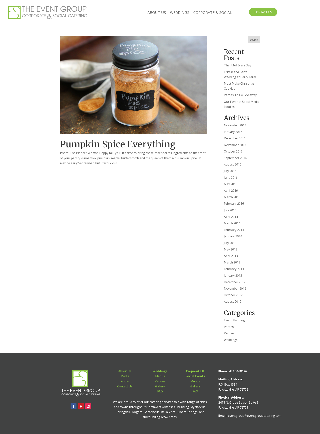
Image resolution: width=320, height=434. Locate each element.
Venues (160, 381)
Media (125, 376)
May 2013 (230, 249)
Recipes (229, 333)
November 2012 (235, 288)
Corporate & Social (212, 12)
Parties (229, 327)
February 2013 (234, 269)
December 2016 (235, 138)
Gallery (160, 386)
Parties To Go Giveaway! (240, 95)
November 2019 (235, 125)
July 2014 (230, 210)
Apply (125, 381)
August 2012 (232, 301)
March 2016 (232, 197)
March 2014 (232, 223)
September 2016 (235, 158)
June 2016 (231, 178)
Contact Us (263, 12)
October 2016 (233, 151)
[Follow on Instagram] (88, 406)
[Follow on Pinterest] (81, 406)
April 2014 (231, 217)
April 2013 (231, 256)
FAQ (160, 391)
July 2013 (230, 243)
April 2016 (231, 191)
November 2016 (235, 145)
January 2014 (233, 236)
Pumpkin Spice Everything (117, 144)
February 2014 (234, 230)
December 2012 (235, 282)
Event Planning (234, 320)
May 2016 (230, 184)
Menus (160, 376)
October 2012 (233, 295)
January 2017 (233, 132)
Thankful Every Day (237, 65)
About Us (156, 12)
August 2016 (232, 164)
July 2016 (230, 171)
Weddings (179, 12)
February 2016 (234, 204)
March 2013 (232, 262)
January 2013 (233, 275)
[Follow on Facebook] (73, 406)
